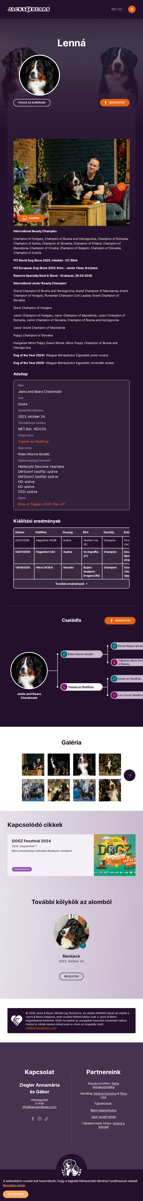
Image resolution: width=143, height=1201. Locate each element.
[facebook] (32, 1118)
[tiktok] (46, 1118)
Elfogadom (15, 1194)
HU (114, 9)
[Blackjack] (71, 947)
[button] (130, 775)
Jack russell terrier (103, 1117)
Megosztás (117, 102)
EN (120, 9)
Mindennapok (21, 869)
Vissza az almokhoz (32, 102)
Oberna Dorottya (105, 1093)
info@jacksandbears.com (41, 1027)
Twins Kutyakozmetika (106, 1085)
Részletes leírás (14, 1185)
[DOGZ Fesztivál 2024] (71, 855)
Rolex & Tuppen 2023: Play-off (41, 504)
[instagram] (39, 1118)
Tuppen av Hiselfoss (33, 441)
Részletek (71, 976)
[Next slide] (121, 186)
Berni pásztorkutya (103, 1110)
